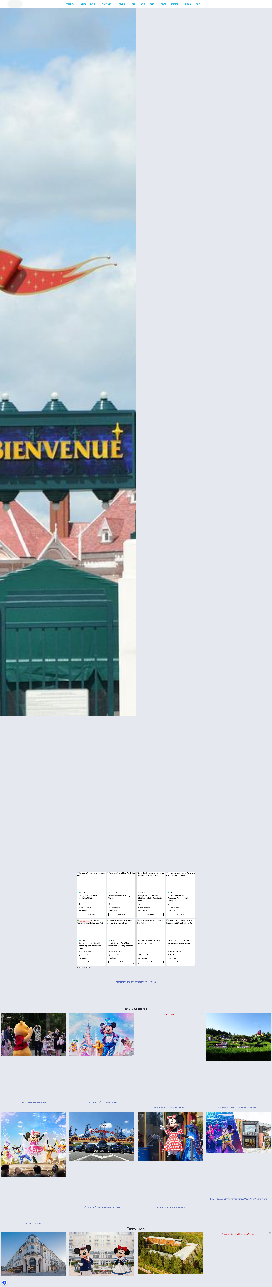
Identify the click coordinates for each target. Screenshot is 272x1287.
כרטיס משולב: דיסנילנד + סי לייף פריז (102, 1102)
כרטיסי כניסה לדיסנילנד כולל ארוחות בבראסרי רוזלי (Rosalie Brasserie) (238, 1199)
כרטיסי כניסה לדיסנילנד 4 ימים (33, 1102)
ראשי (198, 4)
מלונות (164, 4)
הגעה (152, 4)
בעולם (83, 4)
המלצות (122, 4)
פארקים (188, 4)
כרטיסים (174, 4)
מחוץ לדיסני (107, 4)
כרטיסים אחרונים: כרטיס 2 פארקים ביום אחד (170, 1107)
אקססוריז (70, 4)
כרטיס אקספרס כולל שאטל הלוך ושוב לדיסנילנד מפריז (238, 1107)
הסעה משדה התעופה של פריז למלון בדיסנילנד (101, 1207)
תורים (142, 4)
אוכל (134, 4)
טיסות (93, 4)
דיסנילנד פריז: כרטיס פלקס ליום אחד (170, 1207)
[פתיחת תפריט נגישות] (4, 1282)
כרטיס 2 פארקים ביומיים (33, 1223)
